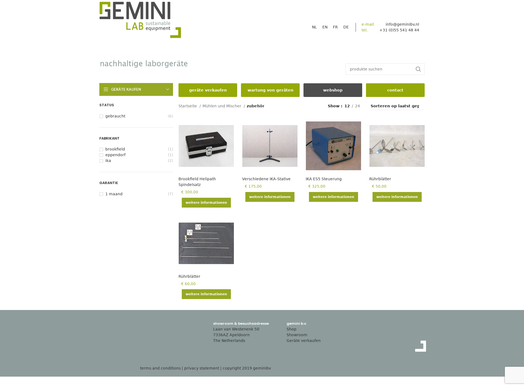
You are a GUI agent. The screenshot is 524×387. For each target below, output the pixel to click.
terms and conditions (160, 368)
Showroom (297, 335)
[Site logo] (140, 21)
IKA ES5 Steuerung (324, 179)
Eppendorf (115, 155)
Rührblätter (380, 179)
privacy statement (201, 368)
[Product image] (206, 146)
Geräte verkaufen (304, 340)
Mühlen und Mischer (222, 106)
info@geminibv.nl (402, 24)
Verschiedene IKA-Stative (266, 179)
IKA (108, 160)
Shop (291, 329)
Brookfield (115, 149)
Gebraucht (115, 116)
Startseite (188, 106)
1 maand (114, 194)
